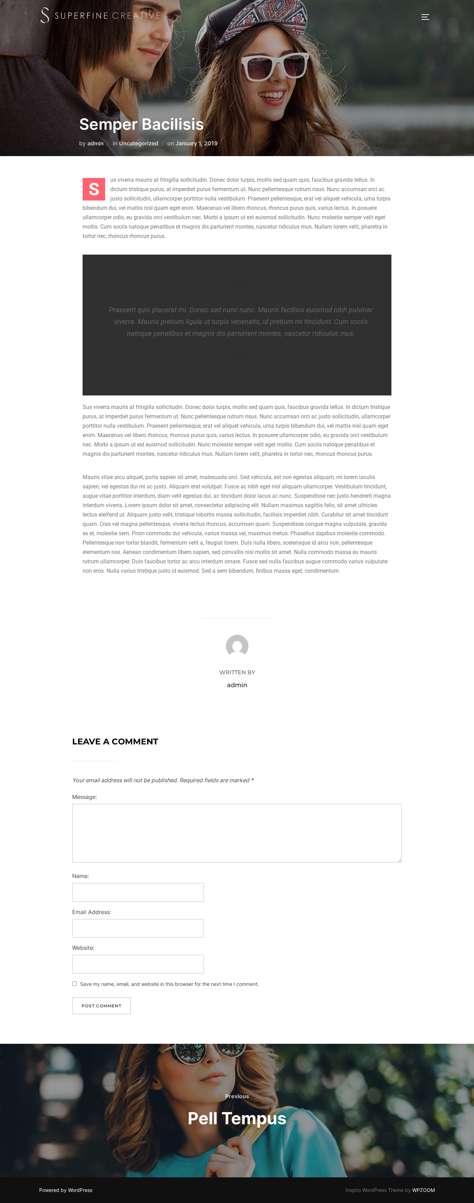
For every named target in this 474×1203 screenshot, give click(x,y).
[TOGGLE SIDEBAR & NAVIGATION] (428, 17)
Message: (84, 796)
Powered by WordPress (65, 1190)
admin (95, 143)
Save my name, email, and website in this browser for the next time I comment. (169, 984)
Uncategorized (138, 143)
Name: (80, 875)
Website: (83, 947)
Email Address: (91, 911)
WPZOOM (423, 1190)
